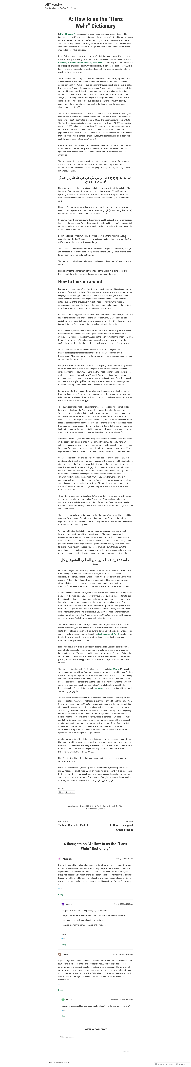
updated (102, 809)
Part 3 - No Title (116, 806)
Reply (60, 894)
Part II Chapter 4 (67, 34)
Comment (126, 1051)
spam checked (93, 809)
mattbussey (73, 806)
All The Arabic (53, 4)
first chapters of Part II (108, 634)
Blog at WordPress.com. (65, 1062)
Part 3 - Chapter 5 (103, 806)
